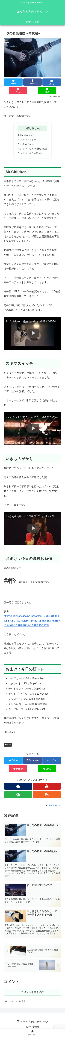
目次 (28, 128)
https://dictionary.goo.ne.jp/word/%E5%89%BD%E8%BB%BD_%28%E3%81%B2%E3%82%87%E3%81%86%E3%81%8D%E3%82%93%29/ (32, 621)
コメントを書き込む (32, 992)
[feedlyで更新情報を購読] (18, 794)
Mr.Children (26, 135)
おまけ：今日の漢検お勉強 (33, 148)
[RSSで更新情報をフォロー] (47, 794)
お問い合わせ (32, 1026)
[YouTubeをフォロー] (47, 786)
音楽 (8, 744)
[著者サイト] (18, 786)
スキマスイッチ (28, 139)
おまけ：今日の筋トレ (31, 153)
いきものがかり (28, 144)
